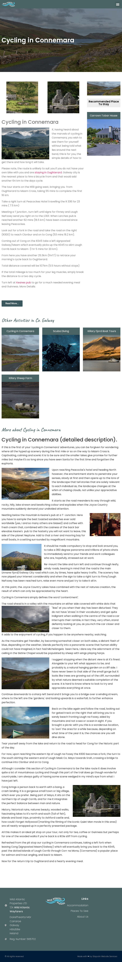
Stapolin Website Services (105, 956)
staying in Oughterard (48, 172)
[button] (117, 4)
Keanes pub (23, 282)
